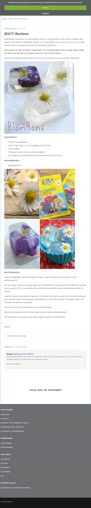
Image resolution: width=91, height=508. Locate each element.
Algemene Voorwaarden (12, 431)
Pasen (13, 347)
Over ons (5, 414)
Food (17, 347)
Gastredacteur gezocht (12, 427)
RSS (2, 476)
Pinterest (5, 467)
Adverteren (6, 443)
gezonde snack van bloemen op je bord (38, 45)
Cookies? (45, 13)
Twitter (4, 463)
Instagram (6, 472)
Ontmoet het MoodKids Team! (14, 423)
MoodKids (4, 19)
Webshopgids (7, 447)
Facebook (5, 459)
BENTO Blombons (23, 19)
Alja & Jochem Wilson (11, 28)
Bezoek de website (13, 364)
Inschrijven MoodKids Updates (15, 488)
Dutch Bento (23, 347)
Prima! (45, 8)
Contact (5, 419)
